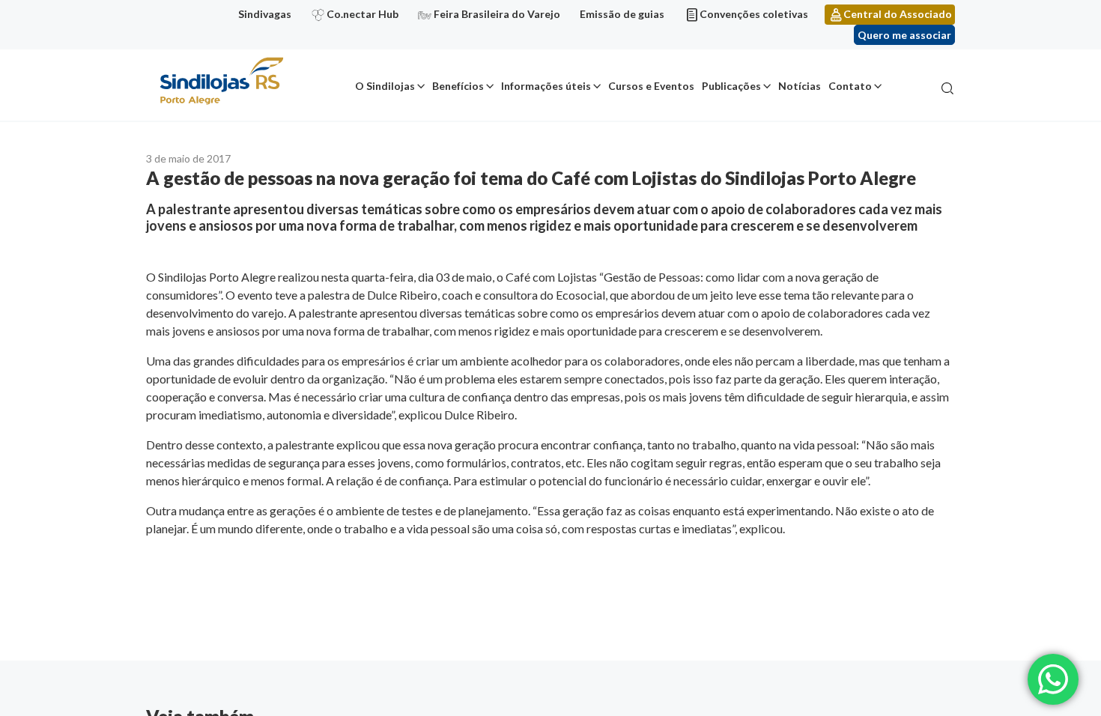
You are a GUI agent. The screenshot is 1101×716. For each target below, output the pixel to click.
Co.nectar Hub (362, 13)
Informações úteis (546, 85)
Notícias (799, 85)
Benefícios (458, 85)
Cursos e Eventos (651, 85)
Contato (850, 85)
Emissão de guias (622, 13)
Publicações (731, 85)
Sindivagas (264, 13)
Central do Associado (897, 13)
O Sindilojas (385, 85)
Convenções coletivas (754, 13)
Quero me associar (904, 34)
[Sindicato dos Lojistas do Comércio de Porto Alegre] (221, 82)
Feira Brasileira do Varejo (497, 13)
